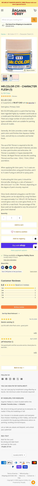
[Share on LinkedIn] (10, 267)
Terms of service (12, 473)
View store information (10, 260)
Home (3, 34)
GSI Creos (6, 93)
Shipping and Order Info (9, 476)
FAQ (19, 478)
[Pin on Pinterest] (14, 267)
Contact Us (30, 476)
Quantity (4, 213)
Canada (18, 455)
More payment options (19, 250)
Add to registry (19, 238)
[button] (5, 78)
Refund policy (24, 473)
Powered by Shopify (19, 482)
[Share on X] (6, 267)
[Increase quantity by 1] (19, 218)
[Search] (34, 19)
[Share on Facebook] (2, 267)
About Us (22, 476)
